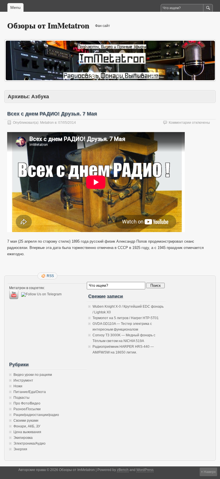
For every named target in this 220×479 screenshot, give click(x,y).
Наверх (210, 472)
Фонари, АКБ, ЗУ (26, 426)
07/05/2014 (67, 123)
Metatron (47, 123)
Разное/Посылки (27, 409)
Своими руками (25, 421)
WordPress (145, 470)
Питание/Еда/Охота (29, 392)
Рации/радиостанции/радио (36, 415)
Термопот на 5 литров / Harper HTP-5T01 (126, 318)
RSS (50, 276)
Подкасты (21, 398)
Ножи (17, 386)
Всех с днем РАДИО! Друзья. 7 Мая (52, 114)
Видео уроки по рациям (32, 375)
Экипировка (23, 438)
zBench (123, 470)
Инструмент (23, 380)
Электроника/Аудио (29, 443)
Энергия (20, 449)
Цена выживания (27, 432)
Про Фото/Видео (26, 403)
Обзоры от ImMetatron (48, 25)
